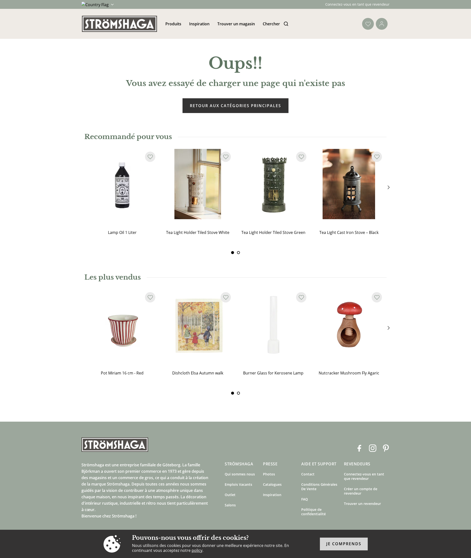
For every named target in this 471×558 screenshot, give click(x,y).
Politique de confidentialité (313, 511)
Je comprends (343, 544)
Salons (230, 505)
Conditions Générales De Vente (319, 486)
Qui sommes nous (240, 474)
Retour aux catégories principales (235, 105)
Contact (307, 474)
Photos (269, 474)
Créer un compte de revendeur (360, 491)
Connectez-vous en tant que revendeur (357, 4)
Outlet (230, 494)
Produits (173, 24)
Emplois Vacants (238, 484)
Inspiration (199, 24)
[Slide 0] (233, 253)
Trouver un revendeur (362, 503)
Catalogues (272, 484)
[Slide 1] (238, 253)
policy (197, 550)
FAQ (304, 499)
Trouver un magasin (236, 24)
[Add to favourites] (150, 157)
